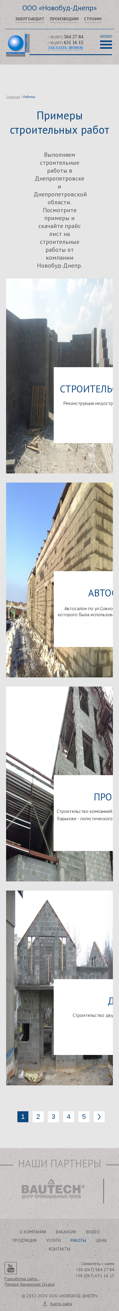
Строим (93, 19)
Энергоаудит (30, 19)
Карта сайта (61, 1303)
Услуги (53, 1240)
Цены (101, 1240)
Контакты (59, 1249)
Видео (93, 1232)
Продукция (25, 1240)
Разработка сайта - (30, 1281)
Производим (64, 19)
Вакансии (66, 1232)
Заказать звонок (65, 48)
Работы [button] (78, 1240)
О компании (33, 1232)
